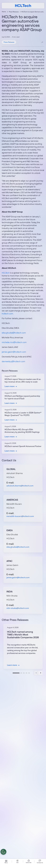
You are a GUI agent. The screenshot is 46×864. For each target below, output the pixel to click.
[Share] (42, 42)
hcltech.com (7, 313)
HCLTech (6, 273)
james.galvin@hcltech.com (14, 352)
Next (40, 673)
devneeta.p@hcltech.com (13, 361)
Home (4, 11)
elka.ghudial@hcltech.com (14, 332)
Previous (36, 673)
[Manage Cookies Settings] (3, 852)
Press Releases (14, 12)
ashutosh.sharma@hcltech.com (19, 485)
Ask (17, 862)
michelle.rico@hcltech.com (14, 342)
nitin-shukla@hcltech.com (17, 608)
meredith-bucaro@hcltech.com (20, 516)
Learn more (10, 386)
